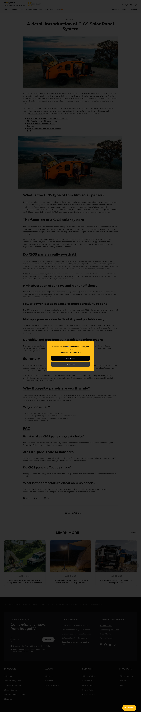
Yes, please (70, 358)
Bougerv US (74, 352)
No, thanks (70, 364)
